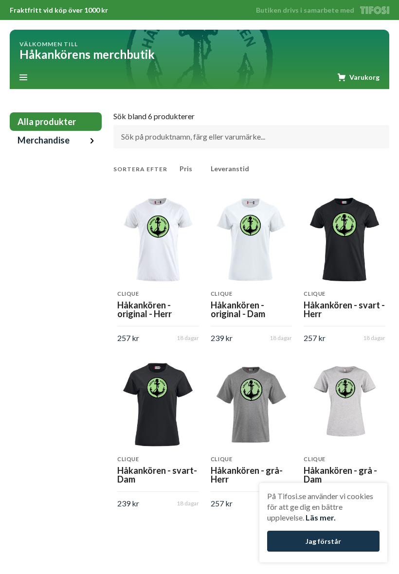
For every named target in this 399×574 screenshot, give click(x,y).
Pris (186, 168)
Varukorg (364, 77)
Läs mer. (321, 517)
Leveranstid (230, 168)
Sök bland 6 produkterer (154, 116)
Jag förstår (323, 541)
